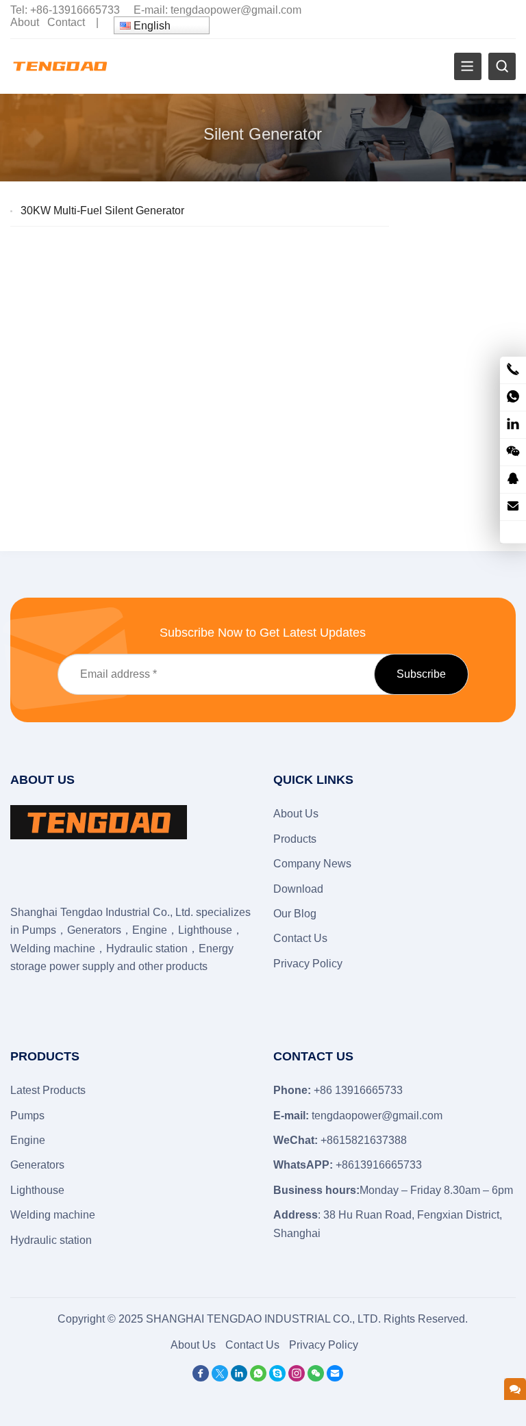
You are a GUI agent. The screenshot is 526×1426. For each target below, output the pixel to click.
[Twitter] (219, 1378)
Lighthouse (37, 1190)
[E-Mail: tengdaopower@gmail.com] (513, 507)
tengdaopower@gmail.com (236, 10)
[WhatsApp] (258, 1378)
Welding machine (52, 1215)
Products (294, 839)
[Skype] (277, 1378)
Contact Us (300, 938)
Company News (312, 863)
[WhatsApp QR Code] (513, 397)
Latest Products (48, 1090)
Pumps (27, 1115)
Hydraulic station (51, 1240)
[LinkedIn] (239, 1378)
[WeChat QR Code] (513, 452)
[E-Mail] (335, 1378)
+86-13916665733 (75, 10)
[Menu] (467, 66)
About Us (295, 813)
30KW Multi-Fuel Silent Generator (102, 210)
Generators (37, 1165)
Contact (66, 22)
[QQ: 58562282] (513, 479)
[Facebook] (200, 1378)
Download (298, 889)
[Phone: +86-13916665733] (513, 370)
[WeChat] (315, 1378)
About (24, 22)
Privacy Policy (307, 963)
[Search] (502, 66)
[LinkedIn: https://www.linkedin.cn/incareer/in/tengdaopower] (513, 424)
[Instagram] (296, 1378)
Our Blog (294, 913)
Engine (27, 1140)
